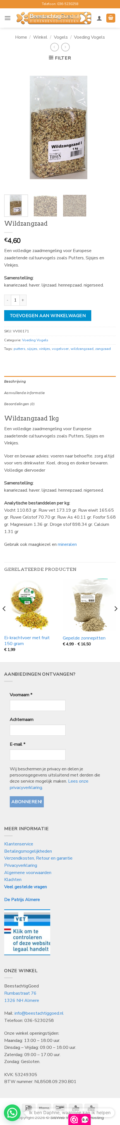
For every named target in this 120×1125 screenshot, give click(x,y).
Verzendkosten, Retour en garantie (38, 858)
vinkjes (44, 348)
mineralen (67, 544)
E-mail (17, 744)
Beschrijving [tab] (15, 381)
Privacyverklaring (20, 865)
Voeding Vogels (89, 37)
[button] (7, 18)
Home (21, 37)
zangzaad (103, 348)
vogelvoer (60, 348)
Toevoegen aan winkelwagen (48, 315)
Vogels (61, 37)
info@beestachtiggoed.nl (39, 1013)
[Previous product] (65, 47)
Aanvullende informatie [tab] (24, 393)
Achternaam (21, 719)
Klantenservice (19, 844)
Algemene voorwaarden (27, 873)
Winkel (40, 37)
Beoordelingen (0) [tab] (19, 404)
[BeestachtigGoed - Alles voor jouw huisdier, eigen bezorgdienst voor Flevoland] (53, 18)
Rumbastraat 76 (20, 993)
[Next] (107, 128)
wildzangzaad (82, 348)
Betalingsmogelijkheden (28, 851)
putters (19, 348)
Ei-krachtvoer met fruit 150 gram (27, 641)
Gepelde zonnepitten (84, 638)
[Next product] (54, 47)
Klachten (12, 880)
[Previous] (13, 128)
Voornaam (21, 695)
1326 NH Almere (21, 1000)
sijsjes (32, 348)
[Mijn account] (99, 18)
